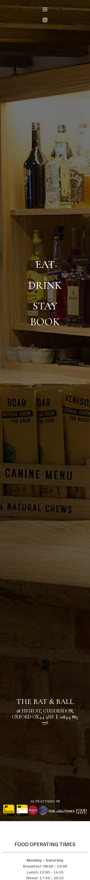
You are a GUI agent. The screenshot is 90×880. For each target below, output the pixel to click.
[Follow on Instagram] (45, 19)
